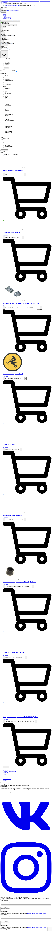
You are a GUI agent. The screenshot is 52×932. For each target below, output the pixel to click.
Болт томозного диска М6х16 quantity (13, 378)
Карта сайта (5, 772)
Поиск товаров (4, 7)
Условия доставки (7, 775)
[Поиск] (2, 9)
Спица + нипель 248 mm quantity (12, 237)
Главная (2, 58)
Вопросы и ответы (7, 18)
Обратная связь (4, 786)
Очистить (6, 68)
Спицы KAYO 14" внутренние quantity (13, 657)
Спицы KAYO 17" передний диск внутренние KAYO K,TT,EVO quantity (21, 307)
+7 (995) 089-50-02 (15, 5)
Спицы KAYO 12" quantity (11, 449)
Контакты (5, 780)
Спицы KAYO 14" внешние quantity (13, 519)
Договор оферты (6, 770)
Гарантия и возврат (7, 17)
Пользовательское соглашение (9, 771)
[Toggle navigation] (3, 12)
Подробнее (5, 172)
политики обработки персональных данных (36, 913)
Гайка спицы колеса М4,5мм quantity (13, 174)
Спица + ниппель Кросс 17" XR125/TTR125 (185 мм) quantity (18, 721)
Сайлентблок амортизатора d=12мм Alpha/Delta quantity (17, 586)
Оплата (4, 16)
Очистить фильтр (4, 150)
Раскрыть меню (4, 51)
